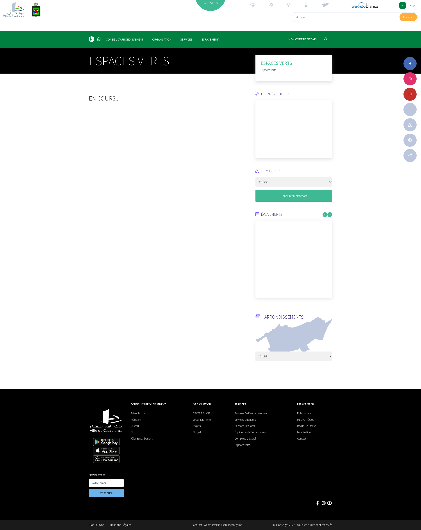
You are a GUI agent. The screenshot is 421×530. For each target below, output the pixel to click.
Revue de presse (306, 426)
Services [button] (186, 39)
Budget (197, 432)
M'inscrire (106, 493)
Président (135, 420)
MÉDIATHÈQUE (305, 420)
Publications (304, 413)
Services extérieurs (245, 420)
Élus (132, 432)
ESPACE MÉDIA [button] (210, 39)
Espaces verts (242, 445)
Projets (197, 426)
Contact (301, 438)
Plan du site (96, 525)
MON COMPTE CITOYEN (303, 39)
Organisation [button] (161, 39)
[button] (258, 127)
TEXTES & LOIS (201, 413)
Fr (402, 5)
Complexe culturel (245, 438)
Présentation (137, 413)
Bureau (134, 426)
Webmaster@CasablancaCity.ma (223, 525)
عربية (413, 5)
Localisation (304, 432)
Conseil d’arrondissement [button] (124, 39)
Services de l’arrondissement (251, 413)
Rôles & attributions (141, 438)
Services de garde (245, 426)
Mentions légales (120, 525)
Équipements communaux (250, 432)
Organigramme (202, 420)
